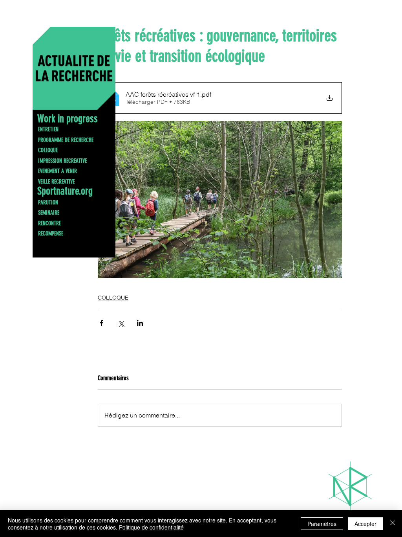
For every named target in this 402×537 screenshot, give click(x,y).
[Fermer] (392, 524)
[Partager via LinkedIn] (140, 323)
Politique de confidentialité (151, 527)
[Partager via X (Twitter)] (120, 323)
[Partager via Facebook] (101, 323)
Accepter (365, 524)
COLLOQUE (113, 297)
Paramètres (321, 524)
